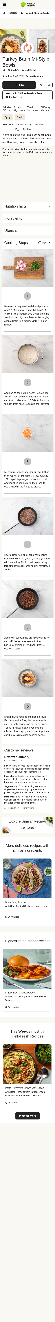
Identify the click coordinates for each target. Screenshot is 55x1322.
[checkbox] (3, 76)
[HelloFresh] (27, 4)
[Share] (49, 85)
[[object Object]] (41, 85)
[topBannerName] (27, 23)
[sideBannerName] (27, 179)
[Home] (4, 13)
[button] (27, 218)
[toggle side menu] (4, 4)
